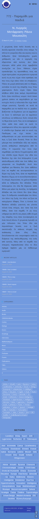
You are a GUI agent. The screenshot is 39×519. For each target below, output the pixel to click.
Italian (13, 402)
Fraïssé (33, 449)
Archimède (11, 445)
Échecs (23, 471)
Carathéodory (30, 445)
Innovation (20, 483)
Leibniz (20, 452)
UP (36, 512)
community (18, 387)
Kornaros (12, 452)
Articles (19, 41)
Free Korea (6, 394)
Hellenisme (13, 397)
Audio (4, 310)
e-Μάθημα (27, 389)
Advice (5, 464)
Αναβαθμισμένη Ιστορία (19, 415)
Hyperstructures (8, 483)
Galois (3, 452)
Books (4, 314)
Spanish (22, 407)
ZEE (32, 412)
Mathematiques (7, 342)
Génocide (33, 474)
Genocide (22, 394)
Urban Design (9, 495)
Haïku (12, 477)
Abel (3, 445)
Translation (6, 412)
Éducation (5, 474)
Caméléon (9, 436)
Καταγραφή (7, 417)
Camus (33, 384)
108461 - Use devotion (9, 262)
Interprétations (8, 486)
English (21, 392)
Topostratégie (32, 492)
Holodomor (6, 399)
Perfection (17, 439)
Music (4, 345)
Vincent (21, 412)
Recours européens (19, 489)
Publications (6, 361)
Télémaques (32, 439)
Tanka (13, 492)
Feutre (34, 392)
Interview (6, 402)
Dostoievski (7, 389)
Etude (27, 392)
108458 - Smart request (9, 284)
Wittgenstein (19, 458)
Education (13, 392)
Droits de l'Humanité (10, 471)
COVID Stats (30, 467)
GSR (30, 436)
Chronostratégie (9, 467)
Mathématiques (29, 486)
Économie (32, 471)
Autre (19, 384)
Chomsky (5, 449)
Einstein (25, 449)
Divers (4, 330)
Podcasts (5, 353)
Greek (5, 397)
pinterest (13, 405)
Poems (4, 357)
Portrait (27, 405)
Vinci (27, 412)
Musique (30, 402)
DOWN (36, 516)
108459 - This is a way (8, 277)
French (14, 394)
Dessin (26, 387)
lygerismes (21, 402)
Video (14, 412)
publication (6, 407)
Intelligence (28, 399)
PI (24, 439)
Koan (19, 486)
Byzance (26, 384)
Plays (4, 349)
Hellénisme (20, 477)
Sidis (35, 452)
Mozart (28, 452)
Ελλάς (17, 436)
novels (5, 405)
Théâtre (21, 492)
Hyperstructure (18, 399)
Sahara (14, 407)
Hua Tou (30, 480)
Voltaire (29, 455)
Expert (24, 436)
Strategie (30, 407)
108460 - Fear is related (9, 269)
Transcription (22, 410)
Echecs (5, 392)
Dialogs (4, 326)
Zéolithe (11, 498)
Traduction (12, 410)
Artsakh (12, 384)
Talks (3, 365)
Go (29, 394)
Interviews (5, 338)
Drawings (5, 334)
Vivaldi (21, 455)
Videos (4, 369)
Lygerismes (6, 439)
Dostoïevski (15, 449)
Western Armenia (24, 495)
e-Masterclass (17, 389)
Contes (24, 41)
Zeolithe (5, 415)
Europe (14, 474)
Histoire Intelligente (25, 397)
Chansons (31, 464)
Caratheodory (7, 387)
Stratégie (5, 492)
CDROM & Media (7, 318)
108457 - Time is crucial (9, 292)
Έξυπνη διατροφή (23, 498)
